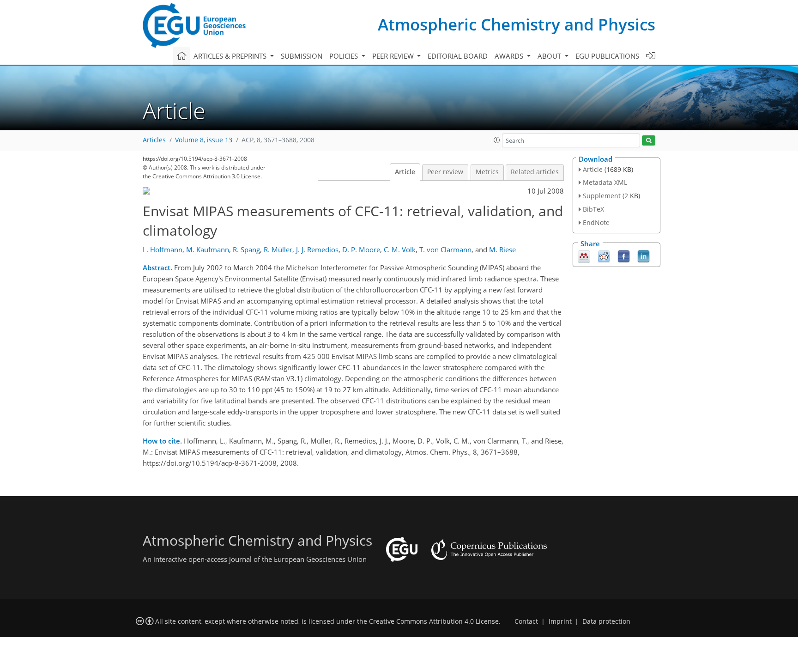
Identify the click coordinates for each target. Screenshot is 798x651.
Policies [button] (344, 56)
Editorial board (458, 56)
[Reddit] (604, 255)
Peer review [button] (394, 56)
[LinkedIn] (643, 255)
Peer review (445, 172)
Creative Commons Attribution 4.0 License (434, 621)
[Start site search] (648, 140)
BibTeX (593, 209)
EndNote (596, 222)
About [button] (550, 56)
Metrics (487, 172)
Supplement (602, 195)
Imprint (560, 621)
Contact (526, 621)
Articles (154, 140)
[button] (497, 140)
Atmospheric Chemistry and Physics (516, 24)
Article (405, 172)
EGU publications (607, 56)
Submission (301, 56)
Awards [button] (510, 56)
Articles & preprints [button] (230, 56)
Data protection (606, 621)
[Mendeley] (584, 255)
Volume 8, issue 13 (203, 140)
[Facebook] (623, 255)
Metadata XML (605, 182)
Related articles (535, 172)
